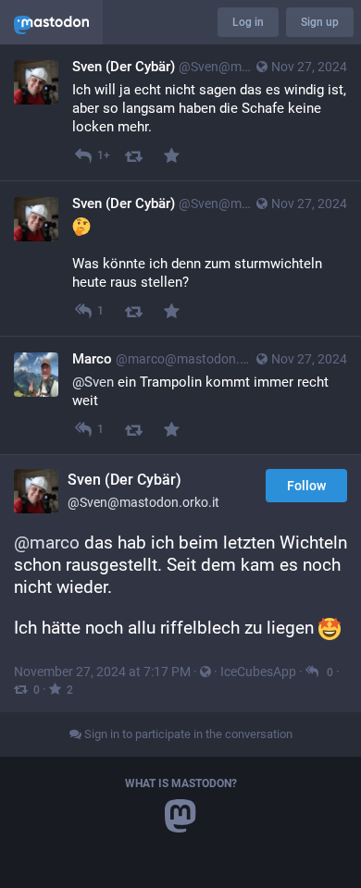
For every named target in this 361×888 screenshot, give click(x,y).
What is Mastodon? (181, 783)
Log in (248, 22)
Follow (306, 485)
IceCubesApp (258, 671)
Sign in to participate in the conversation (187, 734)
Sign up (320, 22)
